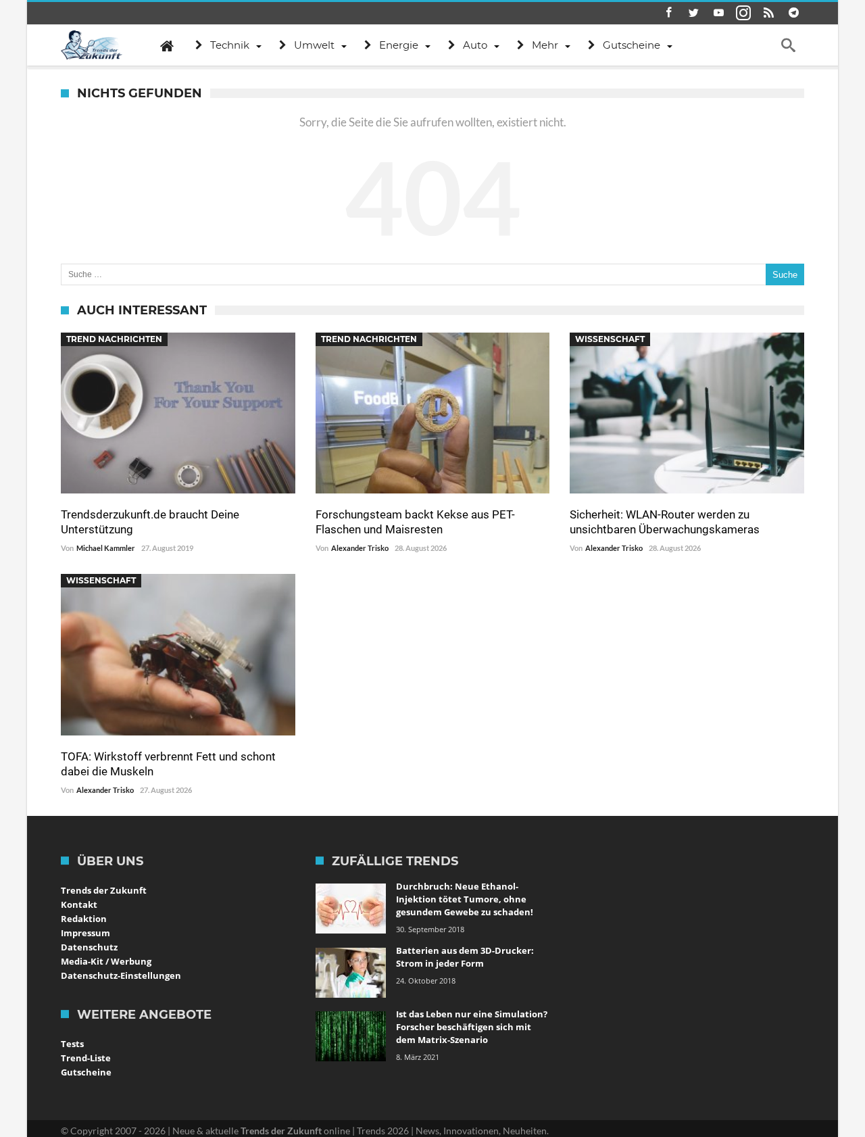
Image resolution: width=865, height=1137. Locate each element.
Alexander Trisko (360, 547)
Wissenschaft (610, 339)
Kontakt (79, 904)
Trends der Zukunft (104, 890)
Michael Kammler (105, 547)
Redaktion (84, 919)
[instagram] (743, 13)
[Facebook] (668, 13)
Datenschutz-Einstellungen (121, 975)
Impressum (85, 933)
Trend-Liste (86, 1058)
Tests (72, 1044)
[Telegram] (793, 13)
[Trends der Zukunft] (91, 45)
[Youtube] (718, 13)
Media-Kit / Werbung (106, 961)
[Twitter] (693, 13)
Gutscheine (86, 1072)
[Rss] (768, 13)
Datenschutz (89, 947)
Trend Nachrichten (114, 339)
